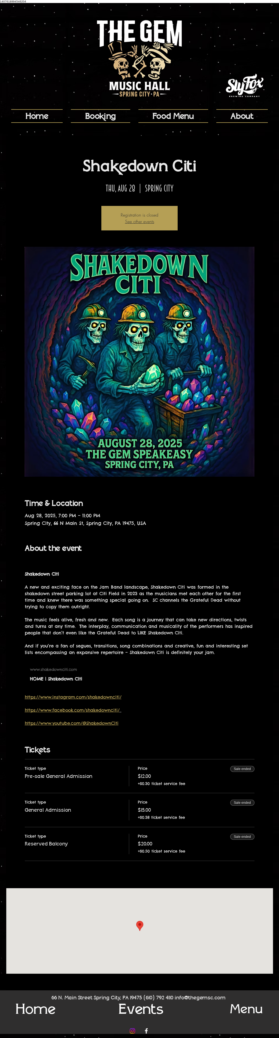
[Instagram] (132, 1030)
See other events (139, 221)
